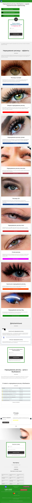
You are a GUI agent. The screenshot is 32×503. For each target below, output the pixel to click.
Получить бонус (15, 143)
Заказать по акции (15, 173)
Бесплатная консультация (15, 315)
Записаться (15, 112)
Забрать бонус (16, 84)
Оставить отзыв (5, 422)
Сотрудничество (26, 486)
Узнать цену (15, 231)
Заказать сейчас (15, 204)
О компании (16, 469)
